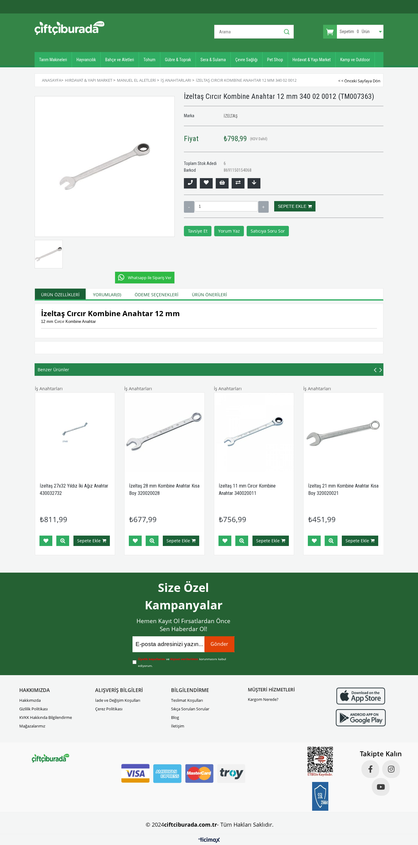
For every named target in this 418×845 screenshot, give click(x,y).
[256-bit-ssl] (320, 796)
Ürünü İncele (62, 541)
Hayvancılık (86, 59)
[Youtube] (381, 787)
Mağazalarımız (32, 726)
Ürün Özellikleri (60, 294)
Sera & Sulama (213, 59)
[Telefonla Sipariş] (190, 183)
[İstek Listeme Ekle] (222, 183)
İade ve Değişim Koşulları (117, 700)
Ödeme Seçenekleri (156, 294)
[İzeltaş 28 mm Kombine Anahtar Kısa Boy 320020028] (164, 433)
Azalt (189, 207)
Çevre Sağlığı (246, 59)
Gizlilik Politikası (33, 709)
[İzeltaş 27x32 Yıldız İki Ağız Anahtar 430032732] (75, 433)
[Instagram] (391, 769)
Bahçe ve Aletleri (119, 59)
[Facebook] (370, 769)
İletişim (177, 726)
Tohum (149, 59)
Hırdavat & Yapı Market (312, 59)
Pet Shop (275, 59)
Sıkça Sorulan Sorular (190, 709)
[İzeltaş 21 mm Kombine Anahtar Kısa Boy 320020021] (343, 433)
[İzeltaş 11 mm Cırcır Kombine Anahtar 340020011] (254, 433)
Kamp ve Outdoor (355, 59)
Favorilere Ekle (45, 541)
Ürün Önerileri (209, 294)
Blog (175, 717)
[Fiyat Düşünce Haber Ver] (254, 183)
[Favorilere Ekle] (206, 183)
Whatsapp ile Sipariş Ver (149, 277)
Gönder (219, 644)
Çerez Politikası (108, 709)
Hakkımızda (30, 700)
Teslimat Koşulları (187, 700)
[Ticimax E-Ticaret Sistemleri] (209, 840)
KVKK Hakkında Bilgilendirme (45, 717)
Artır (263, 207)
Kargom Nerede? (263, 699)
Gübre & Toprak (178, 59)
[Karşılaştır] (238, 183)
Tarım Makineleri (53, 59)
